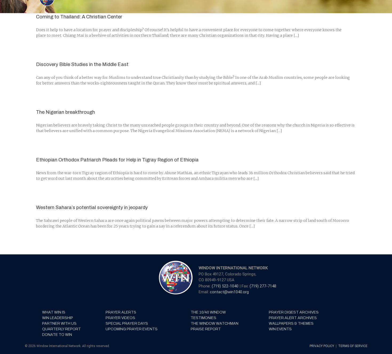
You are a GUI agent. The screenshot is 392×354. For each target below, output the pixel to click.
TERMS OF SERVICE (352, 346)
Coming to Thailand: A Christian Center (79, 16)
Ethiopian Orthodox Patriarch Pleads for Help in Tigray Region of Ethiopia (117, 159)
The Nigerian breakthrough (65, 112)
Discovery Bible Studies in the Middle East (82, 64)
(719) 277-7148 (263, 286)
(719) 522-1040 (225, 286)
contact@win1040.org (229, 292)
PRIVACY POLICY (322, 346)
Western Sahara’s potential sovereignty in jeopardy (92, 207)
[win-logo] (175, 262)
